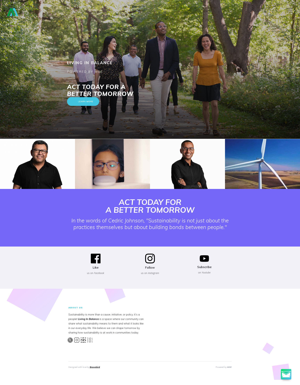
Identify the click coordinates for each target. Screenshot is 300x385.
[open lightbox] (112, 164)
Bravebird (95, 367)
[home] (11, 12)
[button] (289, 10)
